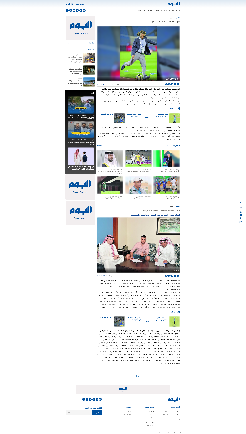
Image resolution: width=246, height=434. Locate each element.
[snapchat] (80, 10)
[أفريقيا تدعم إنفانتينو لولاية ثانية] (166, 158)
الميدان (171, 18)
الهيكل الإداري (127, 414)
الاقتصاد (171, 10)
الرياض (110, 84)
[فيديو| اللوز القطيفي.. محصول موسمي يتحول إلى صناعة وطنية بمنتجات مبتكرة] (81, 105)
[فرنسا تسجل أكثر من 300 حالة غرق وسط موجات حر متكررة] (89, 82)
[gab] (84, 10)
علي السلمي (114, 276)
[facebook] (67, 10)
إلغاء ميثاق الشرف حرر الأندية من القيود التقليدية (155, 214)
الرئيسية (178, 18)
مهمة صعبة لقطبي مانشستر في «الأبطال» (162, 115)
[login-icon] (69, 4)
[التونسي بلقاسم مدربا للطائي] (138, 185)
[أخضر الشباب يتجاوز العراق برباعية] (110, 185)
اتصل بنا (152, 417)
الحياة (165, 10)
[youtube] (77, 10)
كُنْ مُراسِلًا (151, 411)
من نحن (129, 411)
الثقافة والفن (158, 10)
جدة (110, 276)
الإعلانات (152, 420)
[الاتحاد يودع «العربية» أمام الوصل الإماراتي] (138, 158)
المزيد (100, 146)
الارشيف (152, 414)
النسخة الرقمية (79, 4)
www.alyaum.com (150, 432)
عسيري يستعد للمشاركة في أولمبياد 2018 (134, 115)
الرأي (145, 10)
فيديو (139, 10)
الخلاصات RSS (150, 425)
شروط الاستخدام (127, 417)
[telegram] (172, 84)
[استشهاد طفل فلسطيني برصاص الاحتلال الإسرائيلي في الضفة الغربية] (89, 70)
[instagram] (74, 10)
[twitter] (70, 10)
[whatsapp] (169, 84)
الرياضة (150, 10)
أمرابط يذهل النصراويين (106, 114)
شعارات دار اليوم (150, 423)
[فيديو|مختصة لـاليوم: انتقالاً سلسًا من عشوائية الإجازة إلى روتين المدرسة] (81, 156)
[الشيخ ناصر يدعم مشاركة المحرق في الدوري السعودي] (110, 158)
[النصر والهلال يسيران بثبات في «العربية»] (166, 185)
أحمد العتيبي (116, 84)
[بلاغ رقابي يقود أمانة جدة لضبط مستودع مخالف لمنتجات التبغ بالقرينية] (89, 58)
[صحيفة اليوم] (172, 3)
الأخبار (178, 10)
